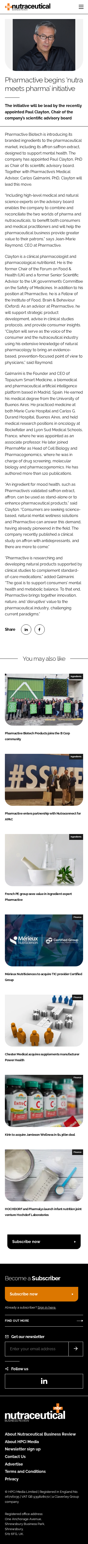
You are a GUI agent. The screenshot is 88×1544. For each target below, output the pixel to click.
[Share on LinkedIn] (26, 629)
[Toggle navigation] (81, 6)
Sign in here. (47, 1307)
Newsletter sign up (23, 1449)
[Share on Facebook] (39, 629)
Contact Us (15, 1456)
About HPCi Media (22, 1441)
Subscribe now (26, 1241)
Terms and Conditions (25, 1471)
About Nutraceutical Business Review (40, 1434)
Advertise (14, 1464)
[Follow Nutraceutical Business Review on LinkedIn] (44, 1382)
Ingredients (76, 676)
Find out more (17, 1320)
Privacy (12, 1479)
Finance (77, 917)
